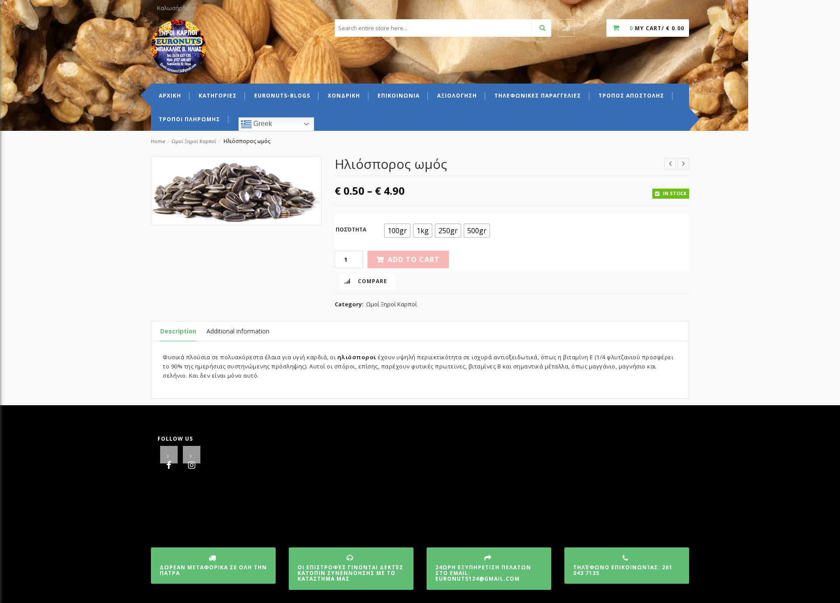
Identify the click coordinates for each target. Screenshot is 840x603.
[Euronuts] (178, 46)
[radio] (397, 230)
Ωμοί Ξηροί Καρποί (194, 141)
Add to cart (414, 259)
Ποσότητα (351, 229)
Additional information (238, 331)
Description (178, 331)
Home (158, 141)
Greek (262, 123)
